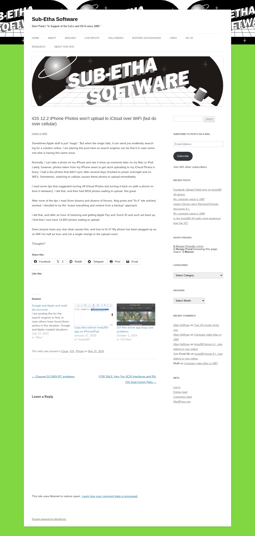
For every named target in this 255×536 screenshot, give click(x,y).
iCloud (64, 351)
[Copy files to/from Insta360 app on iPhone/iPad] (93, 314)
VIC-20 (189, 38)
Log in (176, 387)
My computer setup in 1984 (189, 213)
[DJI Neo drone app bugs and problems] (136, 314)
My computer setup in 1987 (189, 199)
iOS (72, 351)
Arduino (70, 38)
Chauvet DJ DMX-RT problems (53, 376)
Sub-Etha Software (55, 19)
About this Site (64, 46)
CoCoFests (92, 38)
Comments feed (182, 396)
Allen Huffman (181, 325)
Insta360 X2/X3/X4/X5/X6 (146, 38)
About (52, 38)
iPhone (80, 351)
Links (173, 38)
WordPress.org (181, 401)
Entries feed (180, 392)
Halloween (115, 38)
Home (35, 38)
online (188, 246)
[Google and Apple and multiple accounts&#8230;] (53, 321)
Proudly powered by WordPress (49, 519)
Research (38, 46)
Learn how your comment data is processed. (110, 496)
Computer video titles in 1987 (201, 363)
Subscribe (183, 156)
